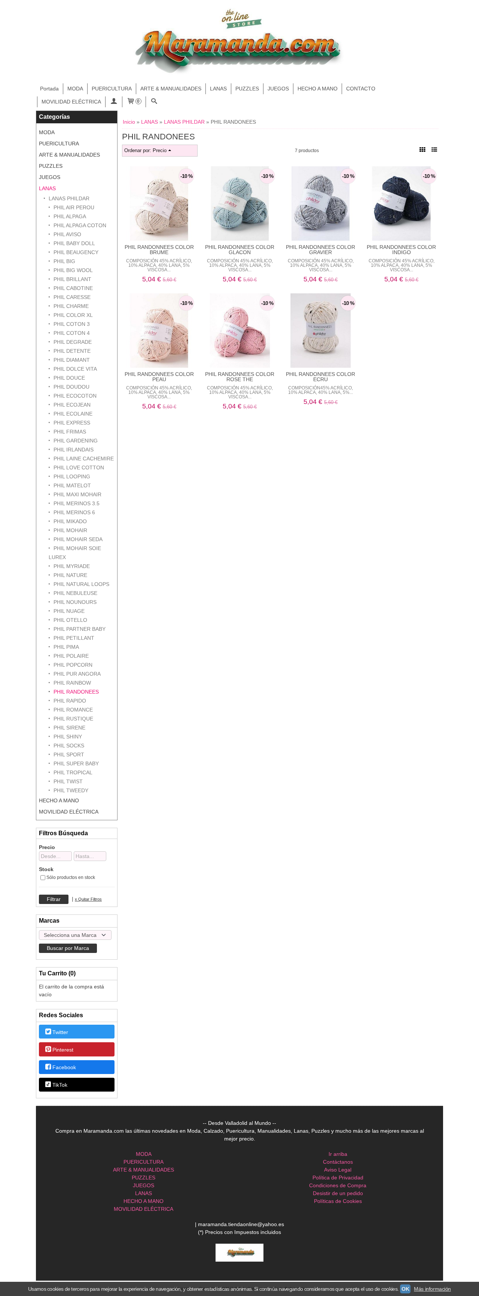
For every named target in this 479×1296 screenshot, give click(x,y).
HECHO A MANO (318, 89)
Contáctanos (338, 1162)
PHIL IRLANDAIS (74, 450)
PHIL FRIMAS (70, 432)
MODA (75, 89)
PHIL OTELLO (70, 620)
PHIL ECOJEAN (72, 405)
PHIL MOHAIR (70, 530)
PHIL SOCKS (69, 746)
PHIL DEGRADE (73, 342)
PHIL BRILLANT (72, 279)
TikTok (59, 1085)
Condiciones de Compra (337, 1185)
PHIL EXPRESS (72, 423)
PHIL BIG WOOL (73, 270)
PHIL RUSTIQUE (73, 719)
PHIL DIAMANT (72, 360)
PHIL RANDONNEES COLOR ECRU (320, 376)
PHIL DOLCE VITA (75, 369)
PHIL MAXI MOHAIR (77, 494)
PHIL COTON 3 (72, 324)
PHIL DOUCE (69, 378)
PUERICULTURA (112, 89)
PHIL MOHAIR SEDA (78, 539)
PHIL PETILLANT (74, 638)
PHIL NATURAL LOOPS (81, 584)
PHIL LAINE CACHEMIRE (84, 459)
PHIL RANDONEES (76, 692)
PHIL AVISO (67, 234)
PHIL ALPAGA (70, 216)
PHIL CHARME (71, 306)
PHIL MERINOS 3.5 (77, 503)
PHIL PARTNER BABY (80, 629)
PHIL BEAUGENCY (76, 252)
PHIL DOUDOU (71, 387)
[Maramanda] (239, 42)
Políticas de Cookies (338, 1201)
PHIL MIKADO (70, 521)
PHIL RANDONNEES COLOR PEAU (159, 376)
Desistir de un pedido (338, 1193)
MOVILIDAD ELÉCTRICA (71, 102)
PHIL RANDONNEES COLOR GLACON (239, 249)
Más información (432, 1289)
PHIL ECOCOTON (75, 396)
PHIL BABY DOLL (74, 243)
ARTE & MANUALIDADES (170, 89)
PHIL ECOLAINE (73, 414)
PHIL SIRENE (69, 728)
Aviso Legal (337, 1170)
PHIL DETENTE (72, 351)
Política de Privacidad (337, 1178)
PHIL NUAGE (69, 611)
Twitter (60, 1032)
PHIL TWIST (68, 781)
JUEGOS (278, 89)
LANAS (218, 89)
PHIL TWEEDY (71, 790)
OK (405, 1289)
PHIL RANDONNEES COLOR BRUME (159, 249)
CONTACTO (360, 89)
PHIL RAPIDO (70, 701)
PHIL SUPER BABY (76, 763)
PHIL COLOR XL (73, 315)
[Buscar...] (154, 101)
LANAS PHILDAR (69, 198)
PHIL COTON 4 (72, 333)
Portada (49, 89)
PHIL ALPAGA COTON (80, 225)
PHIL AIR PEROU (74, 207)
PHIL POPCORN (73, 665)
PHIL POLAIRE (71, 656)
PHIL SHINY (68, 737)
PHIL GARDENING (76, 441)
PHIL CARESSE (72, 297)
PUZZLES (247, 89)
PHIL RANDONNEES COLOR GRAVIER (320, 249)
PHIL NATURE (70, 575)
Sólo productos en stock (70, 877)
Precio (47, 847)
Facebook (64, 1067)
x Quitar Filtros (88, 899)
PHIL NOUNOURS (75, 602)
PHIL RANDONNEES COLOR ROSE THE (239, 376)
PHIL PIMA (66, 647)
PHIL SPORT (69, 754)
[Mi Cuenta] (114, 101)
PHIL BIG (64, 261)
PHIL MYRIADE (72, 566)
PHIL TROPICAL (73, 772)
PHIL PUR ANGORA (77, 674)
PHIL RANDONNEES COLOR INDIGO (401, 249)
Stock (46, 869)
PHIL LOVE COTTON (79, 467)
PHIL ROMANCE (73, 710)
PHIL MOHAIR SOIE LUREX (75, 552)
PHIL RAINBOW (72, 683)
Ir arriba (338, 1154)
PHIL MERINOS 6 (74, 512)
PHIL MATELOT (72, 485)
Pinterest (62, 1050)
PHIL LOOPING (72, 476)
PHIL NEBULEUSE (75, 593)
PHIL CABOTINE (73, 288)
